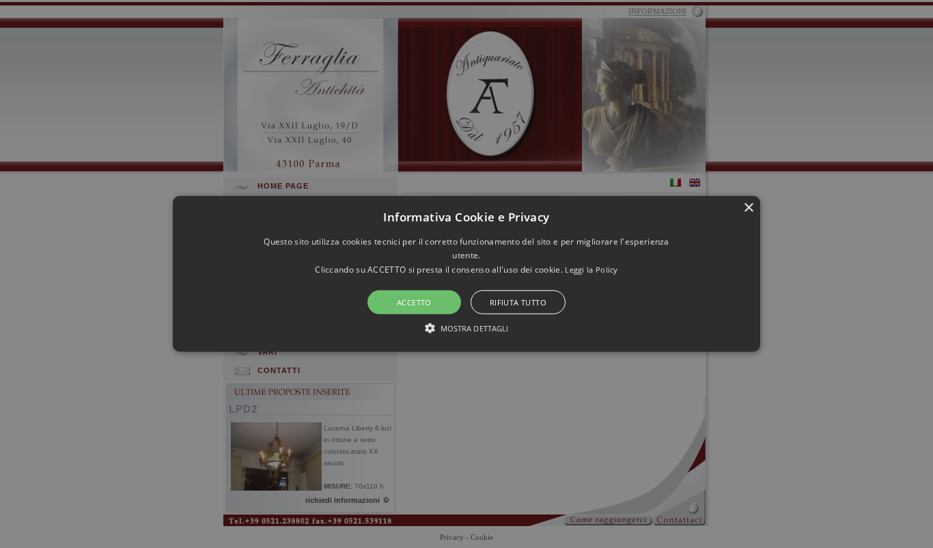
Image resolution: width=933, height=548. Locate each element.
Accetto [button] (414, 302)
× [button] (748, 208)
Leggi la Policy (591, 269)
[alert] (466, 274)
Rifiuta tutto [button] (518, 302)
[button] (466, 274)
